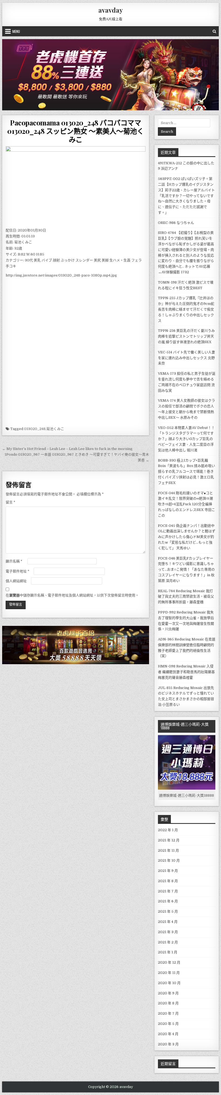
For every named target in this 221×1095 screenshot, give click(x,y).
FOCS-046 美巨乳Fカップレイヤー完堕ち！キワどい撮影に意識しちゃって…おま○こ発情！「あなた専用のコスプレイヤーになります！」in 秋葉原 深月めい (186, 569)
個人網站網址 (16, 581)
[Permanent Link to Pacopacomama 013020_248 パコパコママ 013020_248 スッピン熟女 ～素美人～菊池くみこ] (75, 185)
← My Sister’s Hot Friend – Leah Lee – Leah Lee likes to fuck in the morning (67, 449)
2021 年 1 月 (167, 952)
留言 (10, 502)
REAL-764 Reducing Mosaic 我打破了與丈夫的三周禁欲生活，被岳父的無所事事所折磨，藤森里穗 (186, 596)
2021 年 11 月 (168, 850)
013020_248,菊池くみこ (44, 429)
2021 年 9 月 (168, 871)
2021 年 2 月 (168, 942)
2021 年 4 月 (168, 922)
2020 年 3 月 (168, 1044)
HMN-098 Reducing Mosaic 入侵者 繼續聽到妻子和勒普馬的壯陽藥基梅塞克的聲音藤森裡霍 (186, 672)
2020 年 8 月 (168, 1003)
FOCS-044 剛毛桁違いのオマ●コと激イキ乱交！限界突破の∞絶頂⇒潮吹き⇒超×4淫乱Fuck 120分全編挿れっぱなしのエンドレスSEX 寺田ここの (186, 504)
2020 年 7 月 (168, 1013)
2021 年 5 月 (168, 911)
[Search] (214, 31)
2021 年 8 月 (168, 881)
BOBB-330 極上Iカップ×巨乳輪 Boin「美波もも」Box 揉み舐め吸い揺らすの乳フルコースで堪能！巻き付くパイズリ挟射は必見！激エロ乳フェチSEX (186, 471)
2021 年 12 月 (168, 840)
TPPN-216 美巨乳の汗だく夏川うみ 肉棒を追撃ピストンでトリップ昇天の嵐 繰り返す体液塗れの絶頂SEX (186, 336)
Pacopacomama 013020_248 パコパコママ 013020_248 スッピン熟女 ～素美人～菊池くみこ (75, 131)
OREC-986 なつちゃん (176, 223)
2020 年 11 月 (169, 973)
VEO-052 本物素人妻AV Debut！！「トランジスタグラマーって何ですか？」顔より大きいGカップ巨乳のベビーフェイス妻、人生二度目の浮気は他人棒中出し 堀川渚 (186, 439)
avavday (110, 10)
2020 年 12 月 (169, 962)
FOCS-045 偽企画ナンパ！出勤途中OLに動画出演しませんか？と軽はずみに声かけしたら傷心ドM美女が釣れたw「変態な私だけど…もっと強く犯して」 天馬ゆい (186, 537)
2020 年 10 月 (169, 983)
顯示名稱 (14, 561)
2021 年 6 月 (168, 901)
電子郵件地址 (17, 571)
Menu (16, 31)
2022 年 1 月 (168, 830)
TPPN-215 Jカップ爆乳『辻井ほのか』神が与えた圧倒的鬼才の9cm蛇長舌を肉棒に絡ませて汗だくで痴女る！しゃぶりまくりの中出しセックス (186, 309)
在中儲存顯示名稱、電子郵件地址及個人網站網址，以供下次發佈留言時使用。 (72, 595)
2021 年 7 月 (168, 891)
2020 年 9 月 (168, 993)
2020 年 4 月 (168, 1034)
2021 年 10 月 (169, 860)
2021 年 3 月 (168, 932)
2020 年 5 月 (168, 1024)
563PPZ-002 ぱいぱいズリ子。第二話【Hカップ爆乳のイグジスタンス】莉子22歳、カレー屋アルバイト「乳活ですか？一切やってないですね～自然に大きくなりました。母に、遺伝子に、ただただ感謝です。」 (186, 195)
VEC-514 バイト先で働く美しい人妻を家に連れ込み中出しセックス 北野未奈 (186, 358)
